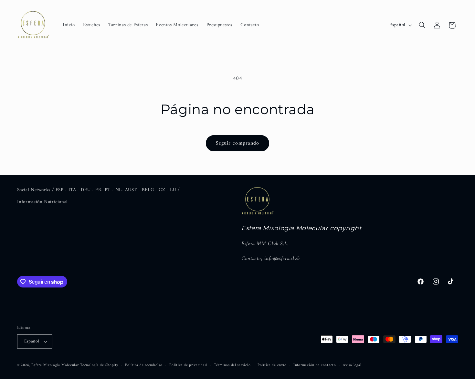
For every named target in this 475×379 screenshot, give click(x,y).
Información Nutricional (42, 202)
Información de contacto (314, 365)
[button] (422, 25)
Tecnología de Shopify (99, 365)
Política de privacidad (188, 365)
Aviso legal (352, 365)
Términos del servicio (232, 365)
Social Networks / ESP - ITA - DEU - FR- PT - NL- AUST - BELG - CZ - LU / (98, 190)
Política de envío (272, 365)
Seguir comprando (237, 143)
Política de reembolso (143, 365)
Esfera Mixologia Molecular (55, 365)
